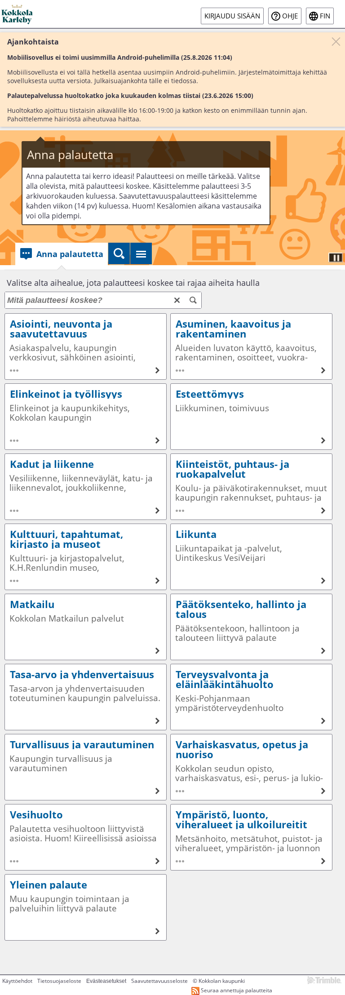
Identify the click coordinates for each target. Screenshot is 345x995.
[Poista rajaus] (177, 300)
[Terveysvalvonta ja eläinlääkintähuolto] (251, 697)
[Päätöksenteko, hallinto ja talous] (251, 627)
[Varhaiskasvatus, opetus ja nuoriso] (251, 767)
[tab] (61, 254)
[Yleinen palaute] (85, 907)
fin (325, 16)
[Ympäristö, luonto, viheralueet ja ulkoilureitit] (251, 837)
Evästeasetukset (106, 981)
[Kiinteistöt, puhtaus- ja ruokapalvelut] (251, 487)
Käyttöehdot (17, 980)
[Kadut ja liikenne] (85, 487)
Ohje (290, 16)
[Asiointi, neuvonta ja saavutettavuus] (85, 346)
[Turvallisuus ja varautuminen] (85, 767)
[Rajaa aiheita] (193, 300)
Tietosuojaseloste (59, 980)
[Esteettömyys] (251, 416)
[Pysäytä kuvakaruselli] (335, 257)
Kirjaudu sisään (232, 16)
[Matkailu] (85, 627)
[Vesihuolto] (85, 837)
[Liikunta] (251, 557)
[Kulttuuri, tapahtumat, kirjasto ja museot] (85, 557)
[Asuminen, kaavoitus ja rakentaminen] (251, 346)
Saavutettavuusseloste (159, 980)
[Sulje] (336, 41)
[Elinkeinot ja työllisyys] (85, 416)
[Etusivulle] (17, 14)
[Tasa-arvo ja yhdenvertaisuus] (85, 697)
